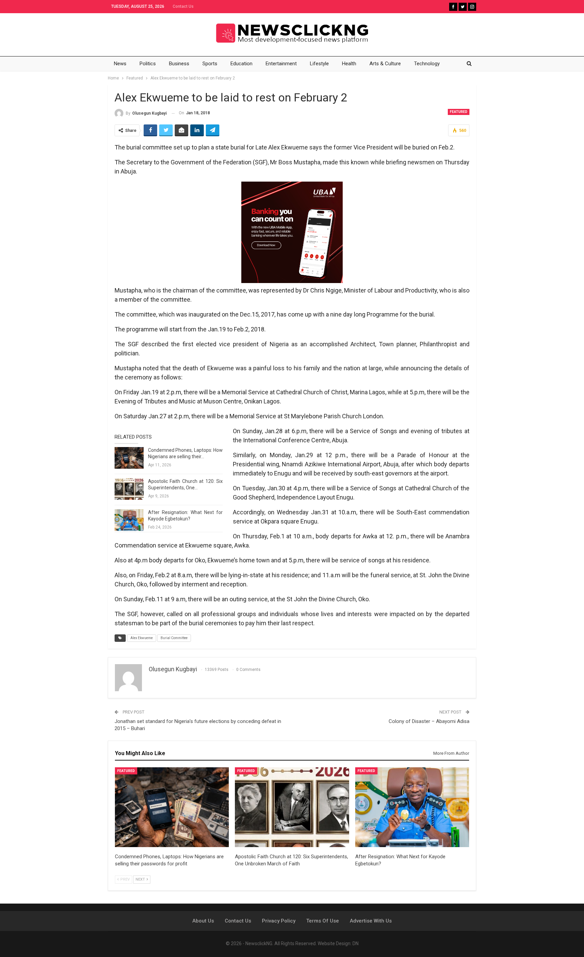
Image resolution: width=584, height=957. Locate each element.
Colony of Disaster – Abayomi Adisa (429, 721)
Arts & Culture (385, 64)
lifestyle (319, 64)
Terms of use (322, 921)
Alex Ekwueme (141, 638)
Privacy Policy (278, 921)
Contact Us (183, 6)
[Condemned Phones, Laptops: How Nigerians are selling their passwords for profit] (129, 458)
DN (355, 943)
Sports (209, 64)
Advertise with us (371, 921)
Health (349, 64)
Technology (427, 64)
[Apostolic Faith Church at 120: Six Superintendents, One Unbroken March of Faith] (129, 489)
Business (179, 64)
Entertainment (281, 64)
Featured (458, 112)
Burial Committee (174, 638)
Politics (148, 64)
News (120, 64)
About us (203, 921)
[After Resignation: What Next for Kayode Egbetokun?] (129, 520)
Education (241, 64)
